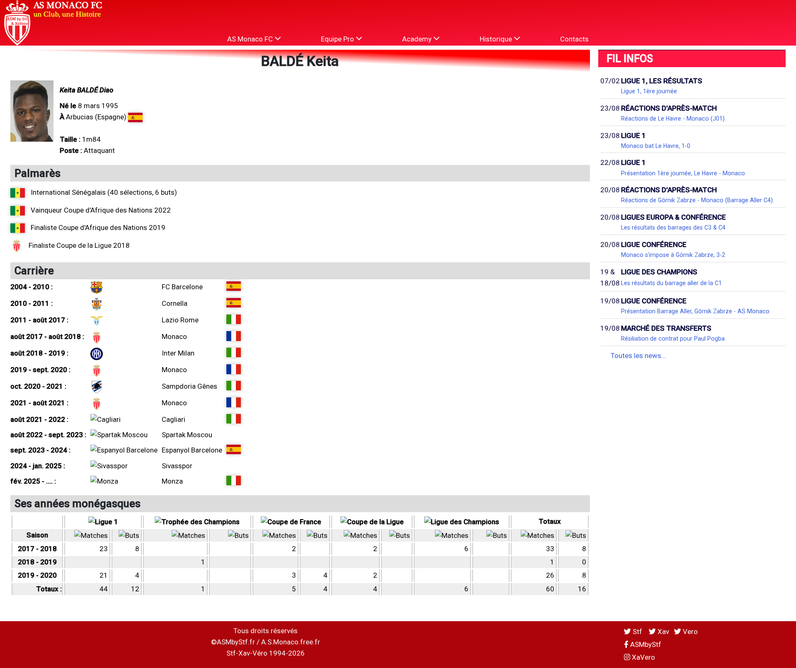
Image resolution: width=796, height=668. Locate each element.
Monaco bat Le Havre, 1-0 (655, 146)
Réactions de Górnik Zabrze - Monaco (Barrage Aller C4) (697, 200)
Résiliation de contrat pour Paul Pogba (673, 338)
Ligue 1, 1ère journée (649, 91)
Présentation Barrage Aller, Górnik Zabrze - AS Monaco (695, 311)
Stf (637, 631)
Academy (417, 39)
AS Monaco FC (250, 39)
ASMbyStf (645, 644)
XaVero (642, 657)
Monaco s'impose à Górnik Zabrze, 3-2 (673, 255)
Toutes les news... (638, 355)
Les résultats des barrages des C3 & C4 (673, 227)
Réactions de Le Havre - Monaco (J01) (673, 118)
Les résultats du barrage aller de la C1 (671, 283)
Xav (662, 631)
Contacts (574, 39)
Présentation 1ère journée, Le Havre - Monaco (683, 173)
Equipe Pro (338, 39)
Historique (497, 39)
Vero (689, 631)
